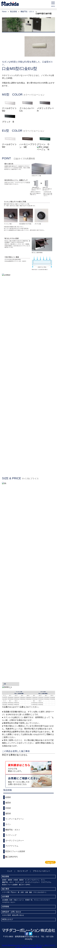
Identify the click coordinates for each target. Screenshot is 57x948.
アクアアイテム (11, 846)
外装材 (8, 808)
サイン (8, 824)
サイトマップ (22, 871)
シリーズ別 (5, 892)
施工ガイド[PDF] (24, 884)
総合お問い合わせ (18, 915)
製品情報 (5, 876)
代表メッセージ (19, 900)
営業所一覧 (28, 900)
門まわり (14, 892)
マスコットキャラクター (42, 900)
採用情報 (5, 907)
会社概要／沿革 (7, 900)
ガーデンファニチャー (14, 840)
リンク (9, 871)
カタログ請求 (6, 915)
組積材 (8, 797)
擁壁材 (8, 803)
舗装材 (8, 813)
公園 (26, 892)
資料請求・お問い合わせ (11, 912)
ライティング (10, 835)
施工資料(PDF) (11, 857)
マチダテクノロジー (8, 902)
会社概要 (5, 896)
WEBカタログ (7, 919)
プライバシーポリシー (41, 871)
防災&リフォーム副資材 (15, 851)
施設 (30, 892)
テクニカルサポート (40, 892)
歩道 (22, 892)
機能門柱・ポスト (27, 12)
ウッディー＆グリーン (14, 819)
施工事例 (5, 889)
